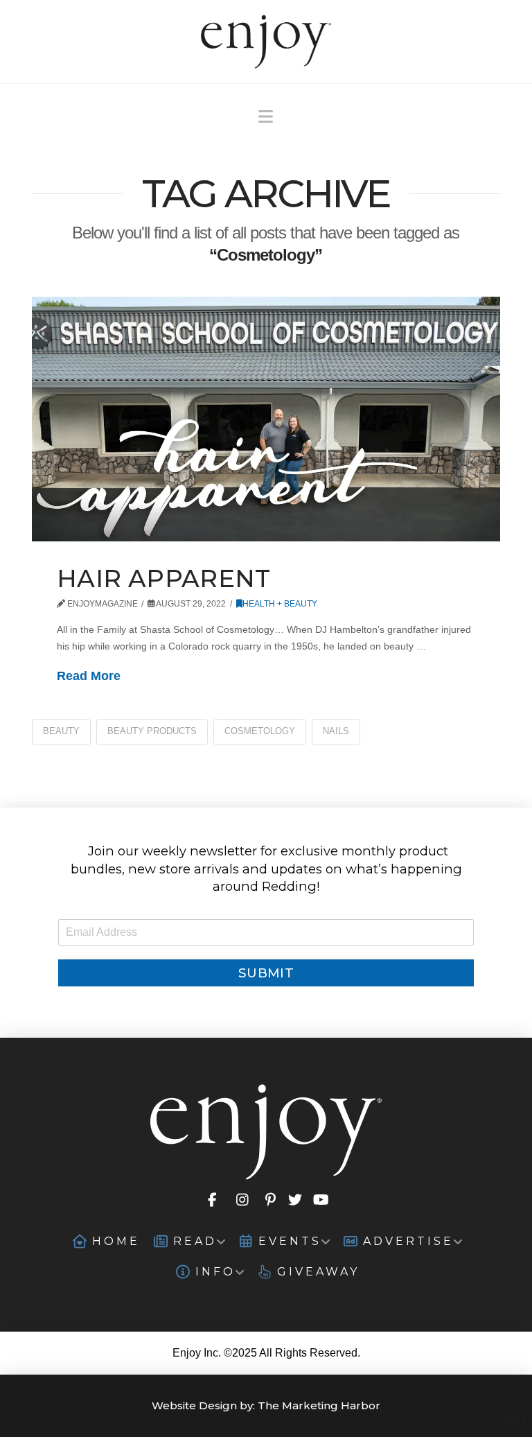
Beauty (61, 731)
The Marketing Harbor (319, 1405)
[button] (265, 117)
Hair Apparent (164, 578)
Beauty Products (152, 731)
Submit (266, 973)
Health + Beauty (279, 604)
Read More (89, 676)
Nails (336, 731)
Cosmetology (259, 731)
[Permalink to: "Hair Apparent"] (266, 419)
